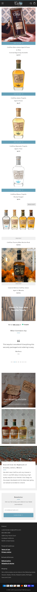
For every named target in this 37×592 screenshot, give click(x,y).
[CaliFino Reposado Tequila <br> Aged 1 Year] (18, 123)
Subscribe (18, 515)
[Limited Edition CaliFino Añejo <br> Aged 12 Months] (18, 265)
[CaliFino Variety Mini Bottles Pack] (18, 220)
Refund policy (6, 561)
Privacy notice (6, 552)
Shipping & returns (8, 563)
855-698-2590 (6, 533)
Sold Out (18, 238)
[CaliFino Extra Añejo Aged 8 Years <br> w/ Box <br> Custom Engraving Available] (18, 25)
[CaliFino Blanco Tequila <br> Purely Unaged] (18, 171)
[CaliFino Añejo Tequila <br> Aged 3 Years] (18, 75)
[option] (18, 348)
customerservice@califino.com (11, 530)
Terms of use (6, 549)
